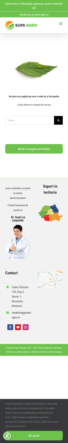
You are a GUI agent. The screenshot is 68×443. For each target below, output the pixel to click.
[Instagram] (26, 327)
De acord (34, 435)
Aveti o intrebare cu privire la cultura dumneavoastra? (18, 193)
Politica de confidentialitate (18, 352)
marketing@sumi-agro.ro (21, 315)
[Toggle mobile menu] (61, 23)
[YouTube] (18, 327)
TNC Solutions (56, 352)
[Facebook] (10, 327)
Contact (11, 273)
